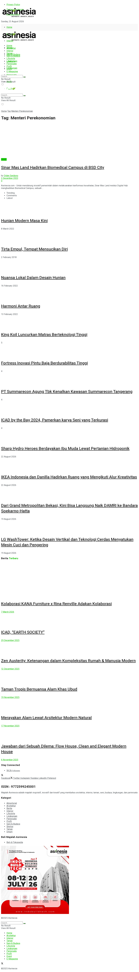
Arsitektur (11, 48)
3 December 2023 (9, 178)
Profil (9, 66)
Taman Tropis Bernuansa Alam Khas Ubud (39, 689)
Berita (4, 159)
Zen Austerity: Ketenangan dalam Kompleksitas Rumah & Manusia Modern (68, 660)
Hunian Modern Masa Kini (24, 220)
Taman (10, 53)
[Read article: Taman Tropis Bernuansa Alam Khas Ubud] (69, 676)
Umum (9, 831)
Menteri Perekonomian (22, 111)
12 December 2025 (10, 669)
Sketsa (10, 826)
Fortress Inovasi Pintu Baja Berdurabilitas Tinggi (44, 363)
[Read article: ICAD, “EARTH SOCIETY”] (69, 619)
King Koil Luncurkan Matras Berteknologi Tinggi (44, 334)
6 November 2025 (9, 759)
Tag (9, 111)
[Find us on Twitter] (2, 26)
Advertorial (12, 803)
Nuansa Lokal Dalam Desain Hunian (33, 277)
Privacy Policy (13, 4)
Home (9, 27)
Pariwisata (12, 63)
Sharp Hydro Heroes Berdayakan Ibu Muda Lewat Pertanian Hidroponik (65, 448)
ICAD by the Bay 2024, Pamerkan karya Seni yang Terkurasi (54, 420)
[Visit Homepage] (19, 17)
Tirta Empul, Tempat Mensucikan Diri (34, 249)
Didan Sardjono (11, 175)
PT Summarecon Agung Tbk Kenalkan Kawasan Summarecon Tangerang (66, 391)
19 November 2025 (10, 697)
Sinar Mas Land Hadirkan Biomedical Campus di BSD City (52, 167)
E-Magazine (12, 71)
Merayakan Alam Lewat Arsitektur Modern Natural (46, 717)
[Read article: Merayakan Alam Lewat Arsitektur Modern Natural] (69, 705)
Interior (10, 50)
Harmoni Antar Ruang (20, 306)
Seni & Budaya (13, 54)
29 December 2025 (10, 640)
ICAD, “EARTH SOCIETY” (23, 632)
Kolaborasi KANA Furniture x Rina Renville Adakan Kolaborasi (56, 603)
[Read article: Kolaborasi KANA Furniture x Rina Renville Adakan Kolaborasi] (69, 579)
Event (9, 69)
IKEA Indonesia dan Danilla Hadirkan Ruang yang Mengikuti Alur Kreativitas (69, 477)
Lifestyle (11, 58)
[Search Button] (24, 95)
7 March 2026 (7, 612)
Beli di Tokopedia (15, 842)
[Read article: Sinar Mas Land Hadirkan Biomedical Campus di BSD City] (69, 140)
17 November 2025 (10, 726)
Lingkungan (12, 68)
